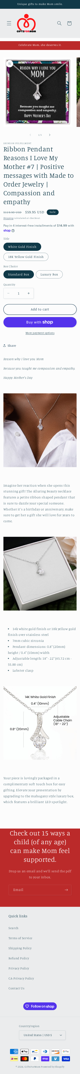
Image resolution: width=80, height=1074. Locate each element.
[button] (9, 23)
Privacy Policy (19, 968)
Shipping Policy (20, 948)
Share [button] (12, 345)
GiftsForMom (32, 1066)
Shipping (8, 218)
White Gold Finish (22, 246)
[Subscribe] (66, 890)
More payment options (40, 332)
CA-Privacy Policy (21, 978)
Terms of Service (20, 938)
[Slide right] (49, 135)
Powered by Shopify (52, 1066)
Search (14, 928)
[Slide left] (30, 135)
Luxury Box (49, 274)
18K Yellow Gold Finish (26, 257)
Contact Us (16, 988)
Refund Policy (19, 958)
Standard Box (18, 274)
